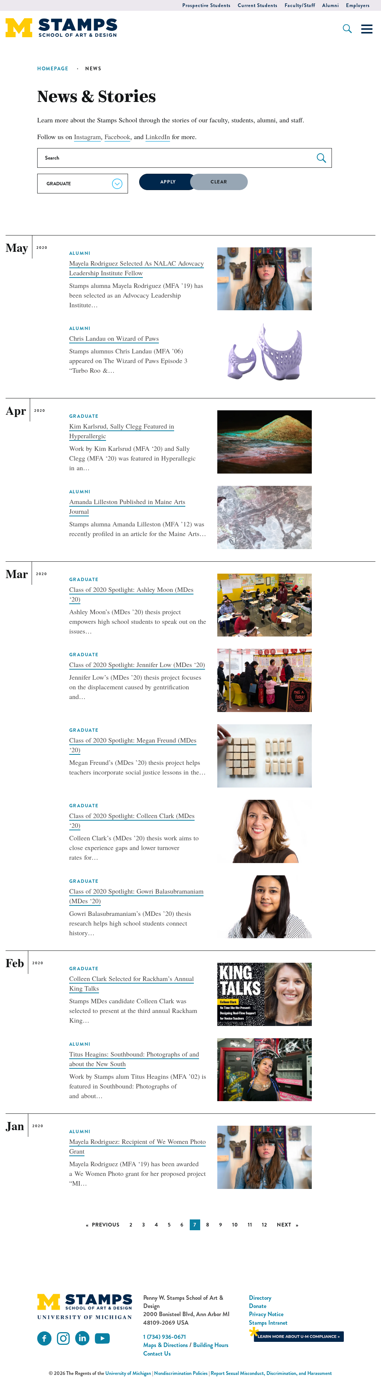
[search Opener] (347, 28)
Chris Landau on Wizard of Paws (114, 338)
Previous (108, 1224)
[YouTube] (102, 1338)
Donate (257, 1306)
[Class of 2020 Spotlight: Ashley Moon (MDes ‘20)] (264, 604)
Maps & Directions (165, 1345)
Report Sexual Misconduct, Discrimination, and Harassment (271, 1373)
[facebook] (44, 1338)
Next (289, 1224)
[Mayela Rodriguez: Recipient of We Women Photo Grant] (264, 1156)
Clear (219, 182)
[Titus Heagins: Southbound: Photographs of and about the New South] (264, 1068)
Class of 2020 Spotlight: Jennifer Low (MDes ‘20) (137, 664)
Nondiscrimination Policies (181, 1373)
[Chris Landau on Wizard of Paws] (264, 353)
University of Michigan (128, 1373)
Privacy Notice (266, 1314)
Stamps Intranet (268, 1322)
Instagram (87, 136)
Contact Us (157, 1353)
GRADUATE (84, 416)
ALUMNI (80, 253)
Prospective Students (206, 5)
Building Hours (210, 1345)
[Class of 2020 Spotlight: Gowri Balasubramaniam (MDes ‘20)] (264, 905)
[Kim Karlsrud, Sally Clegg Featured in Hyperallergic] (264, 440)
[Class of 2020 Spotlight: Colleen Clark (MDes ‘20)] (264, 830)
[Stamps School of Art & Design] (84, 1307)
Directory (260, 1297)
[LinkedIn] (82, 1338)
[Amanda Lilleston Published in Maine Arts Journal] (264, 516)
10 (235, 1224)
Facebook (117, 136)
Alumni (330, 5)
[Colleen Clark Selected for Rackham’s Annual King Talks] (264, 993)
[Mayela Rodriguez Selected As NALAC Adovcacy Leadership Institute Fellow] (264, 277)
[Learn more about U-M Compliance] (296, 1333)
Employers (358, 5)
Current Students (258, 5)
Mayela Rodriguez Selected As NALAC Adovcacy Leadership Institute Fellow (136, 268)
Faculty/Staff (300, 5)
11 (250, 1224)
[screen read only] (366, 29)
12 (264, 1224)
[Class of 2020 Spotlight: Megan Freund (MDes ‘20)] (264, 754)
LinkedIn (157, 136)
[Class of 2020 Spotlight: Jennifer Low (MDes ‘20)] (264, 679)
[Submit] (321, 158)
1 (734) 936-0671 (164, 1337)
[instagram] (63, 1338)
